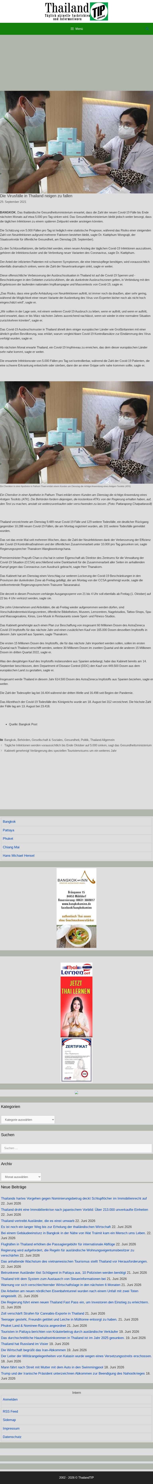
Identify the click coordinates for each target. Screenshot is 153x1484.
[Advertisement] (76, 63)
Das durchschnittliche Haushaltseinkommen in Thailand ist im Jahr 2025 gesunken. (63, 1338)
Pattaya (8, 830)
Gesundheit (71, 739)
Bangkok (10, 739)
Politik (85, 739)
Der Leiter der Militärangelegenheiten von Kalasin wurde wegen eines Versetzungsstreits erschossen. (76, 1356)
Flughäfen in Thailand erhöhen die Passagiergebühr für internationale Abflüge (58, 1244)
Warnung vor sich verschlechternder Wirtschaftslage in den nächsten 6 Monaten (60, 1285)
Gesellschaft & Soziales (47, 739)
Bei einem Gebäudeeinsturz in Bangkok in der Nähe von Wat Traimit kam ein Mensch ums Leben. (73, 1233)
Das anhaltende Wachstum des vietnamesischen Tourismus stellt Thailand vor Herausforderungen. (74, 1261)
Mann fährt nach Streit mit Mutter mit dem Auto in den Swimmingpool (52, 1367)
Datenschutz (12, 1437)
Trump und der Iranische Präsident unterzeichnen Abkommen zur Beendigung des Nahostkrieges (73, 1373)
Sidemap (9, 1420)
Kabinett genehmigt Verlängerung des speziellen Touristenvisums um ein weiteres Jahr (60, 750)
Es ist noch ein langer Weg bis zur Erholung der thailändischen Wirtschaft (56, 1227)
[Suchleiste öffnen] (147, 29)
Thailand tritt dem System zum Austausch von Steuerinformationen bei (53, 1279)
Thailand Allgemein (102, 739)
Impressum (11, 1428)
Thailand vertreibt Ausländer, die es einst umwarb (37, 1221)
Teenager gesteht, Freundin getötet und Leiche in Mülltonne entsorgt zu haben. (59, 1319)
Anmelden (10, 1399)
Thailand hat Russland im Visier (24, 1344)
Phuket (8, 839)
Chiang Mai (11, 847)
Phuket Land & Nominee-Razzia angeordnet (33, 1326)
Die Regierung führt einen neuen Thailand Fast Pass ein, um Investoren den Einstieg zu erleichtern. (75, 1302)
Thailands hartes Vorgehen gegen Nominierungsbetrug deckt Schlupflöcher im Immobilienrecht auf (74, 1198)
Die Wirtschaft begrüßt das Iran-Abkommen (33, 1350)
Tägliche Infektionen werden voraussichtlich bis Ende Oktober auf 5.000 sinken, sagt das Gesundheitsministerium (78, 745)
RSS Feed (10, 1411)
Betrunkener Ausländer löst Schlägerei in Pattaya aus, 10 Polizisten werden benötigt (63, 1273)
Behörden (24, 739)
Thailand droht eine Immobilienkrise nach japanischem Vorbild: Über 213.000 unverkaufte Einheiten (74, 1210)
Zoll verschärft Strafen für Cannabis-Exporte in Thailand (42, 1313)
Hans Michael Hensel (18, 856)
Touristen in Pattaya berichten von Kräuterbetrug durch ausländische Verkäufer (59, 1332)
